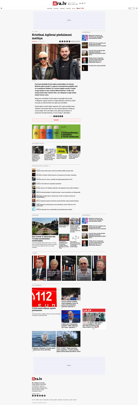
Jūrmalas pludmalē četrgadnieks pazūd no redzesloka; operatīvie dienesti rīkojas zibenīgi (49, 157)
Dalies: (51, 116)
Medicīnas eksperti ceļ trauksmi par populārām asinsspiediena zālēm (96, 37)
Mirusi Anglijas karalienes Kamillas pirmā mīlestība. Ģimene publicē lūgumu (57, 201)
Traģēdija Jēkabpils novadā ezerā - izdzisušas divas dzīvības (43, 349)
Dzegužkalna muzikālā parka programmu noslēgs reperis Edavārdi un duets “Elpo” (64, 245)
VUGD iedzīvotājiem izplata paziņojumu (44, 309)
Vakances (71, 399)
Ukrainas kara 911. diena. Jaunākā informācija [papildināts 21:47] (54, 179)
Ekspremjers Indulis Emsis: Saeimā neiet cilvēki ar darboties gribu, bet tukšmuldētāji (55, 196)
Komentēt (56, 120)
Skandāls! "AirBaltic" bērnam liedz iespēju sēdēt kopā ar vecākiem (62, 156)
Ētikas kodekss (66, 399)
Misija (41, 399)
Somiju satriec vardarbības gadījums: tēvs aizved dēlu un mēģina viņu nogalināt (36, 157)
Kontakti (75, 399)
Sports (73, 8)
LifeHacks (68, 8)
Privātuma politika (46, 399)
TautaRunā (62, 8)
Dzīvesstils (56, 8)
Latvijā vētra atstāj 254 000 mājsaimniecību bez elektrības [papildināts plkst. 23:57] (97, 52)
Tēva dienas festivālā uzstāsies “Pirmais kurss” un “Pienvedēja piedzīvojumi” (75, 244)
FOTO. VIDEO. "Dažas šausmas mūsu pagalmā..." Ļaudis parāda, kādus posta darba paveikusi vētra (68, 349)
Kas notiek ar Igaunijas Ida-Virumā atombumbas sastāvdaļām (44, 238)
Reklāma (37, 399)
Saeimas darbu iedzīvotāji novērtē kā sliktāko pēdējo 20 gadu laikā (54, 170)
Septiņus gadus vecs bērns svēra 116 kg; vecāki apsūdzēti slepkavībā (74, 156)
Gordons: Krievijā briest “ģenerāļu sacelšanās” (48, 183)
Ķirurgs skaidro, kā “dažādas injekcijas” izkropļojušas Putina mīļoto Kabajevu (57, 188)
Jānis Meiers (34, 41)
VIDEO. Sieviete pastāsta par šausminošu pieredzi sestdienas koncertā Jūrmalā (97, 44)
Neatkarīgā (49, 8)
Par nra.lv (33, 399)
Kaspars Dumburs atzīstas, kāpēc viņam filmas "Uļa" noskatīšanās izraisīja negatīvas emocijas (75, 228)
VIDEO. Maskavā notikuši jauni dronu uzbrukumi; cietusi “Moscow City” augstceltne (56, 205)
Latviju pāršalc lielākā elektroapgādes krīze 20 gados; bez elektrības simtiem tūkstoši (69, 304)
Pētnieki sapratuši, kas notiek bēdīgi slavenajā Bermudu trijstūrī (54, 209)
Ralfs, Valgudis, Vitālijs (73, 4)
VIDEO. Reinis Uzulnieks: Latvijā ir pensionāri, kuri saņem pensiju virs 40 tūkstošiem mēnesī (96, 60)
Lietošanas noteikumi (53, 399)
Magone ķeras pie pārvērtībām (64, 226)
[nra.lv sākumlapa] (59, 3)
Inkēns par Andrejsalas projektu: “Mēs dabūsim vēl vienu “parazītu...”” (69, 325)
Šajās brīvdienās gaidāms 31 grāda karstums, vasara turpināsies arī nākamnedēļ (58, 192)
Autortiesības (60, 399)
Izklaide (36, 31)
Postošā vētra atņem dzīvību (97, 65)
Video (34, 253)
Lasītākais (86, 32)
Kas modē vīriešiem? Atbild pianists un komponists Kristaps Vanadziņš (56, 175)
